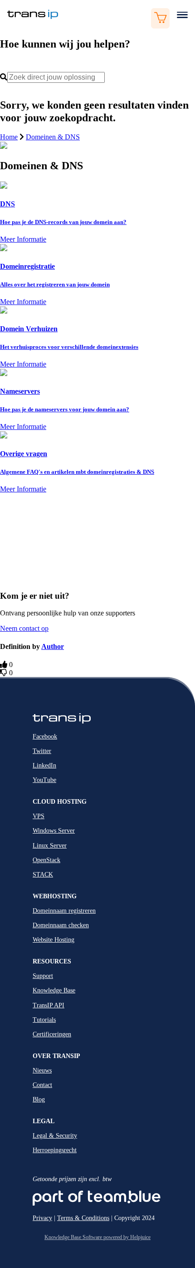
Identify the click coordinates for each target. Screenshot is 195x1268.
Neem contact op (24, 628)
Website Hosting (53, 939)
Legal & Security (55, 1135)
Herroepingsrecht (55, 1150)
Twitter (42, 751)
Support (43, 975)
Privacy (42, 1218)
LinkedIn (44, 765)
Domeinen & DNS (53, 137)
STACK (43, 874)
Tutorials (44, 1019)
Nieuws (42, 1070)
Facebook (45, 736)
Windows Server (54, 830)
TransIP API (48, 1005)
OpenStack (46, 860)
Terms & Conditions (83, 1218)
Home (9, 137)
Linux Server (50, 845)
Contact (42, 1085)
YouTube (44, 780)
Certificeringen (52, 1034)
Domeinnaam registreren (64, 910)
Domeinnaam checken (61, 925)
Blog (39, 1099)
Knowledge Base (54, 990)
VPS (38, 816)
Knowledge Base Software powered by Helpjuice (97, 1237)
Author (52, 646)
